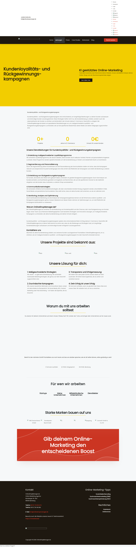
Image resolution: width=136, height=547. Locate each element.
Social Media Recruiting (103, 494)
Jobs (114, 8)
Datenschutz (106, 512)
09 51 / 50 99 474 (36, 505)
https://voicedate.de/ (32, 519)
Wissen (114, 2)
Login (114, 6)
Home (51, 40)
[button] (28, 422)
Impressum (106, 509)
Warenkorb (115, 4)
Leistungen (58, 40)
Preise (68, 40)
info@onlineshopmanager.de (39, 512)
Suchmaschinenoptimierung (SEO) (99, 499)
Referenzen (85, 40)
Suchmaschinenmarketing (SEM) (100, 496)
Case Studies (76, 40)
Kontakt (114, 11)
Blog (92, 40)
